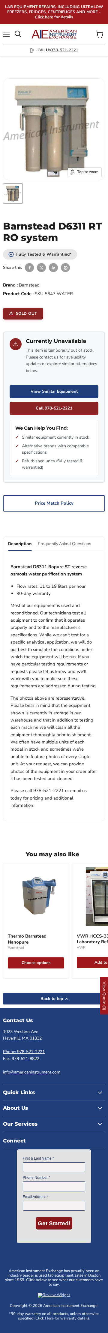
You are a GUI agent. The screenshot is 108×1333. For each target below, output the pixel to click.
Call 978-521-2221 (54, 408)
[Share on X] (41, 267)
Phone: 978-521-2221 (24, 1052)
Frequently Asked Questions (64, 543)
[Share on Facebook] (29, 267)
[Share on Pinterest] (65, 267)
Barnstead (29, 285)
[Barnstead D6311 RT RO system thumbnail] (12, 193)
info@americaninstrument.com (31, 1072)
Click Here (44, 1318)
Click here (44, 17)
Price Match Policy (54, 503)
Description (20, 543)
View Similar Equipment (54, 391)
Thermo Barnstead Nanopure (27, 939)
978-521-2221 (64, 50)
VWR (81, 947)
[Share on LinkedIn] (53, 267)
